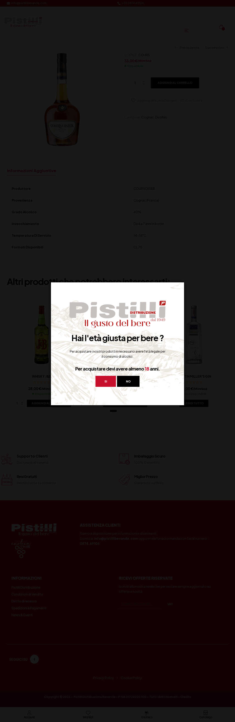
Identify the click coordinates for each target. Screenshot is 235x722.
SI (105, 381)
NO (128, 381)
